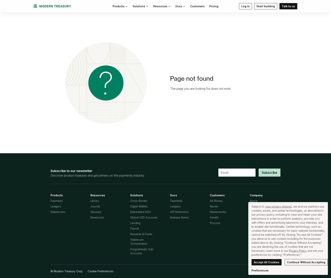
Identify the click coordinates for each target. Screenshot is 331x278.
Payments (57, 200)
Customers (197, 6)
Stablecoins (58, 212)
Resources (160, 6)
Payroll (134, 228)
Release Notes (179, 217)
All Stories (216, 200)
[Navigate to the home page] (52, 6)
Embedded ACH (140, 212)
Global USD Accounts (143, 217)
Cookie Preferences (100, 271)
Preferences (260, 270)
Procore (215, 223)
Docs (178, 6)
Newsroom (97, 217)
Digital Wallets (139, 206)
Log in (245, 6)
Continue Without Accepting (306, 262)
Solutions (139, 6)
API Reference (179, 212)
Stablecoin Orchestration (138, 241)
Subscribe (269, 172)
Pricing (213, 6)
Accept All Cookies (266, 262)
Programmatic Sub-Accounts (142, 251)
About (253, 200)
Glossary (96, 212)
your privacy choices (278, 206)
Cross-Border (138, 200)
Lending (135, 223)
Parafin (214, 217)
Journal (95, 206)
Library (94, 200)
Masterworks (218, 212)
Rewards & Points (141, 234)
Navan (214, 206)
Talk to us (288, 6)
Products (119, 6)
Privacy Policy (298, 250)
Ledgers (56, 206)
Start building (265, 6)
